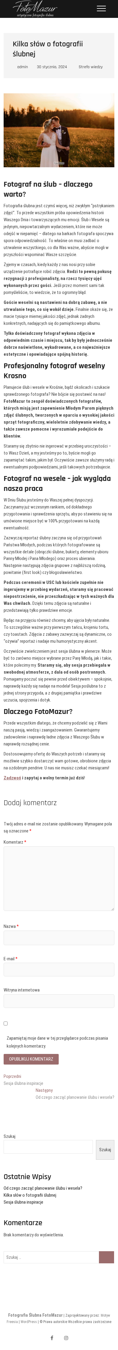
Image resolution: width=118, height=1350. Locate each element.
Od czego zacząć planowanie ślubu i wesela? (43, 1188)
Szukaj (9, 1136)
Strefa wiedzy (91, 67)
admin (22, 67)
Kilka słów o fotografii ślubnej (30, 1195)
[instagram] (66, 1338)
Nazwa (11, 926)
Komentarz (15, 842)
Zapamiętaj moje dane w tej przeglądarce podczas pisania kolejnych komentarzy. (57, 1042)
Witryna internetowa (22, 990)
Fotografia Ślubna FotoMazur (35, 1315)
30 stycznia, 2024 (51, 67)
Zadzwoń (12, 778)
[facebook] (52, 1338)
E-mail (11, 959)
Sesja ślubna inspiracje (23, 1202)
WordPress (29, 1322)
